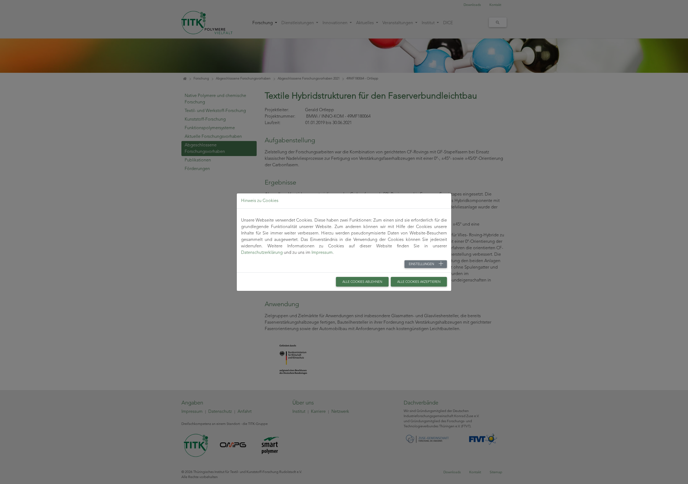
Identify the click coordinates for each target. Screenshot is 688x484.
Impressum (322, 253)
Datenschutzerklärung (262, 253)
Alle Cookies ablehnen (362, 282)
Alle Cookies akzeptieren (418, 282)
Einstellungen (421, 264)
